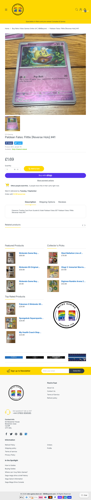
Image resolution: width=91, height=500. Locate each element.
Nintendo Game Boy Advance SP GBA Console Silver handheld (31, 253)
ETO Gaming (9, 134)
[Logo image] (14, 357)
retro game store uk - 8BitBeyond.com (41, 494)
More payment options (45, 180)
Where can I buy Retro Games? (16, 472)
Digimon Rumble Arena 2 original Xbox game (72, 281)
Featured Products (14, 245)
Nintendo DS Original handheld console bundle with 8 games (30, 267)
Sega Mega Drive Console (14, 482)
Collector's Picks (55, 245)
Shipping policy (10, 448)
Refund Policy (10, 445)
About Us (50, 388)
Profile (49, 448)
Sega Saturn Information (14, 479)
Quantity (8, 166)
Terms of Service (53, 394)
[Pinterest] (16, 434)
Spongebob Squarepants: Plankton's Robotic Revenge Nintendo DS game (30, 318)
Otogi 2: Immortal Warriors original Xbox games (73, 267)
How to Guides (10, 465)
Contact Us (51, 391)
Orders (49, 445)
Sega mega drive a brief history (16, 475)
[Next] (83, 225)
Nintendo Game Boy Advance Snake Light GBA (31, 281)
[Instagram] (21, 434)
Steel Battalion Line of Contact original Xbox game (71, 253)
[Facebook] (6, 434)
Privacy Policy (10, 455)
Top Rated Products (15, 296)
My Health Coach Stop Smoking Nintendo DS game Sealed (29, 332)
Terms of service (11, 451)
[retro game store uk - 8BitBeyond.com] (17, 17)
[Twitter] (11, 434)
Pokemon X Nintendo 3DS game (30, 304)
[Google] (26, 434)
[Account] (80, 9)
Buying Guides (10, 469)
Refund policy (52, 398)
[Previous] (85, 225)
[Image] (66, 314)
